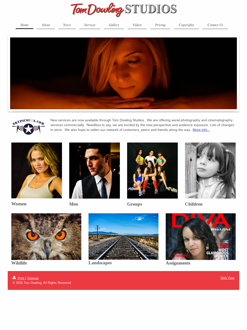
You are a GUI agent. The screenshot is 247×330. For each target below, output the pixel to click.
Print (21, 278)
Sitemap (33, 278)
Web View (227, 278)
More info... (201, 130)
